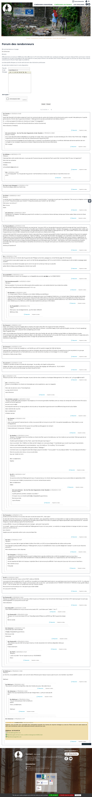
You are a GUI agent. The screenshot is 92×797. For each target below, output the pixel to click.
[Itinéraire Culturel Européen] (23, 14)
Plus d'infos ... (86, 744)
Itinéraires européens (43, 4)
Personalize (77, 795)
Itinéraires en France (63, 4)
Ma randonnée (48, 38)
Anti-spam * (5, 94)
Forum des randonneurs (59, 38)
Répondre (75, 130)
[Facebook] (87, 5)
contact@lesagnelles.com (14, 732)
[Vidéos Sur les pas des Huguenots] (89, 5)
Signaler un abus (83, 130)
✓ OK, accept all (53, 795)
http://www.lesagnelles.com (14, 736)
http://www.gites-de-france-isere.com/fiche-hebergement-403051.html (24, 734)
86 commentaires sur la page (10, 49)
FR (88, 1)
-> (48, 109)
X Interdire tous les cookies (66, 795)
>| (51, 109)
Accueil (28, 38)
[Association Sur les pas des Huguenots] (7, 14)
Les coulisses (79, 4)
